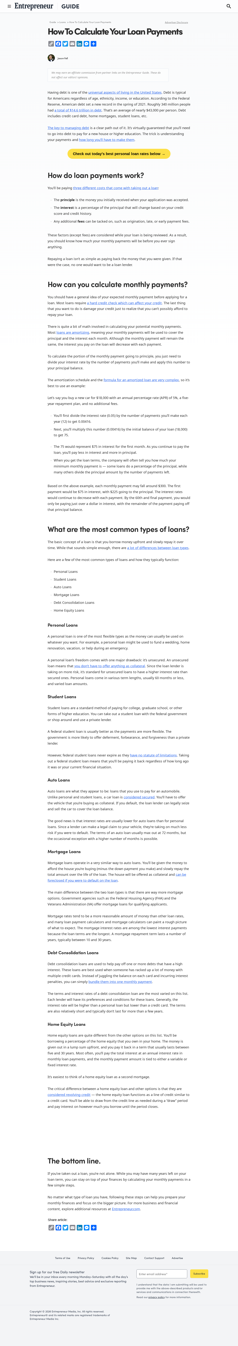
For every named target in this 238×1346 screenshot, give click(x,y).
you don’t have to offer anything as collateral (109, 666)
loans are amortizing (73, 332)
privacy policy (156, 1297)
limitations (168, 755)
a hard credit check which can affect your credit (124, 303)
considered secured (139, 797)
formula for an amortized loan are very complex (141, 380)
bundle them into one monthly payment (120, 981)
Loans (62, 22)
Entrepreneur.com (126, 1209)
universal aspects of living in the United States (125, 92)
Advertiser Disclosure (176, 22)
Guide (52, 22)
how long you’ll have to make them (106, 139)
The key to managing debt (68, 128)
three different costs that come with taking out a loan (115, 188)
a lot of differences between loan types (158, 548)
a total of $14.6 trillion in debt (78, 110)
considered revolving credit (69, 1094)
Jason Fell (63, 58)
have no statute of (144, 755)
